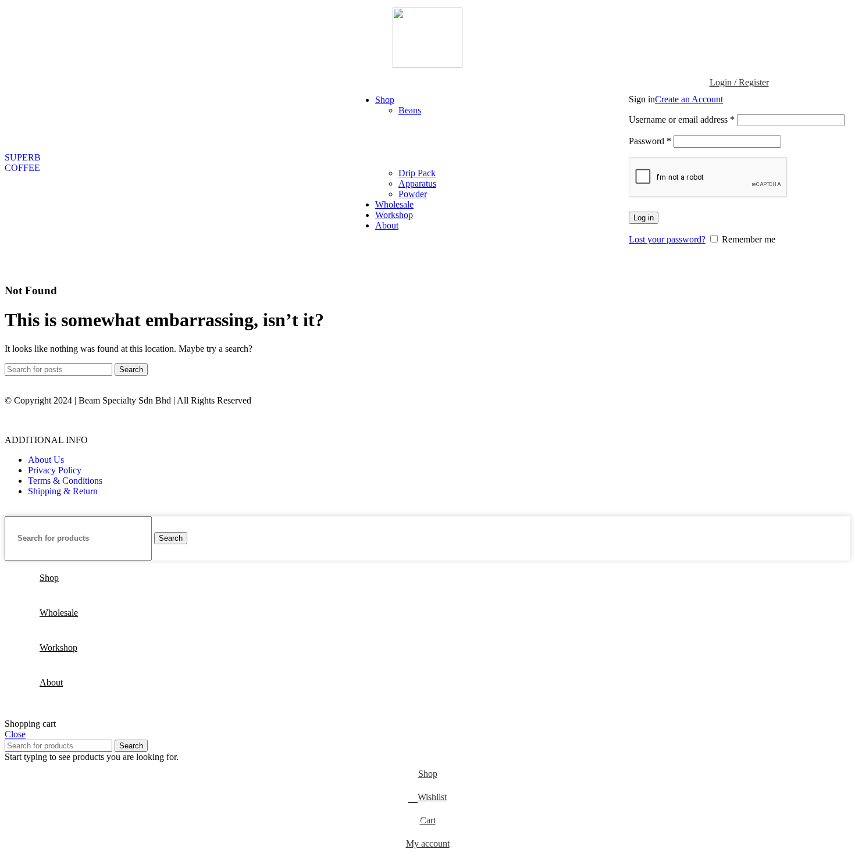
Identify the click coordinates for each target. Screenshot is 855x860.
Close (15, 734)
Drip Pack (417, 173)
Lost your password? (667, 239)
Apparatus (417, 183)
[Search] (623, 162)
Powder (412, 194)
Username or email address (682, 119)
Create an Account (689, 99)
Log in (643, 217)
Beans (409, 110)
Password (650, 141)
